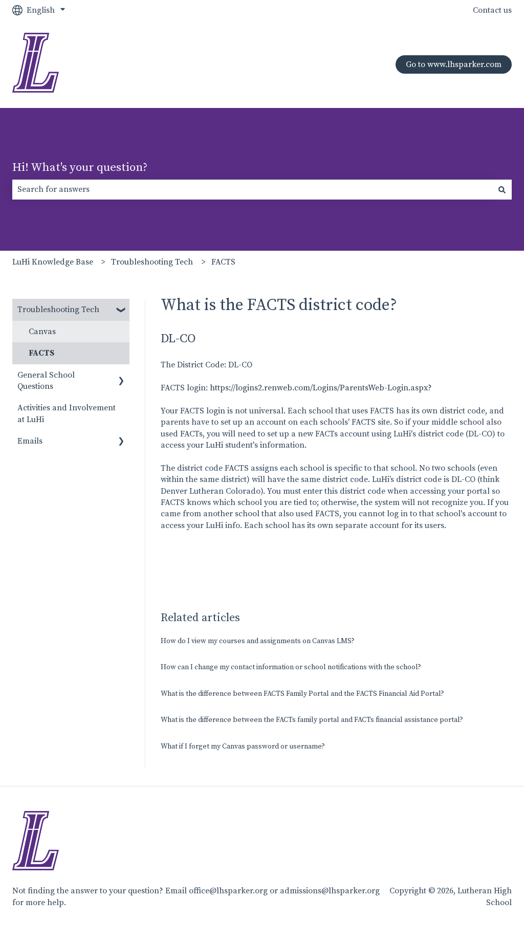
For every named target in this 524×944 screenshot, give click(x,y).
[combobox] (252, 189)
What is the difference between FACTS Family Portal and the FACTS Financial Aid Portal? (302, 693)
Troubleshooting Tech (152, 262)
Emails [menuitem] (29, 441)
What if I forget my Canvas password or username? (243, 746)
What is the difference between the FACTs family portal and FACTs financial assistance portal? (312, 720)
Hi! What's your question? (80, 167)
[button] (121, 310)
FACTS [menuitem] (41, 353)
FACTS (223, 262)
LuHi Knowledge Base (52, 262)
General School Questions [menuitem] (46, 380)
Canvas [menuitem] (42, 331)
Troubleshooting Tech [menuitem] (58, 309)
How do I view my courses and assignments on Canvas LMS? (258, 641)
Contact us (492, 10)
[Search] (502, 189)
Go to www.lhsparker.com (453, 64)
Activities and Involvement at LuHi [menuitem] (66, 413)
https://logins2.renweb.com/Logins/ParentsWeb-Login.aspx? (321, 388)
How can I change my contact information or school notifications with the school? (291, 667)
